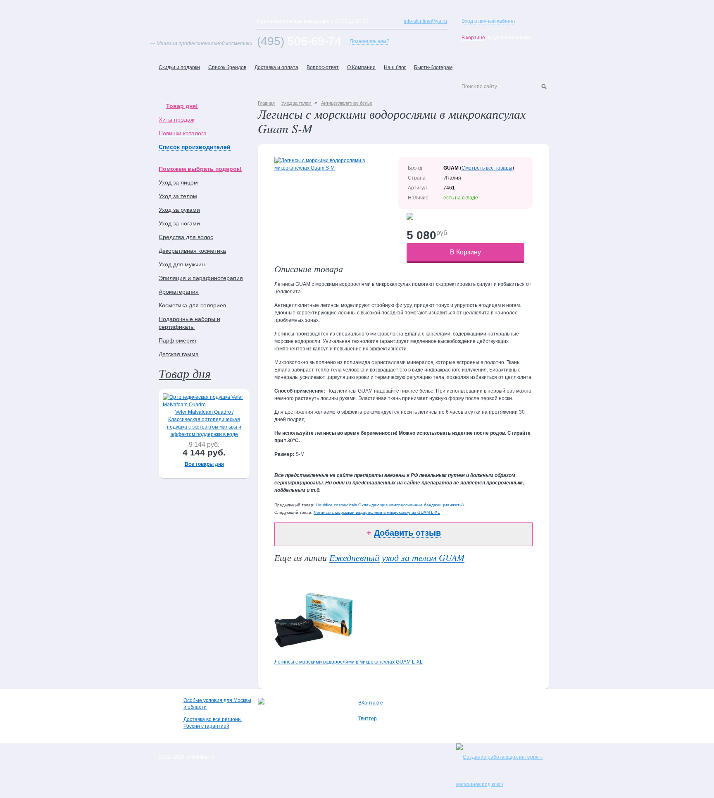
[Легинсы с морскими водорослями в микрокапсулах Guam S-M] (336, 168)
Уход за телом (178, 196)
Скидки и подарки (179, 67)
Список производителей (195, 147)
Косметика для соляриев (192, 305)
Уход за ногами (179, 223)
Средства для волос (186, 237)
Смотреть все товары (487, 168)
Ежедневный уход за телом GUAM (396, 557)
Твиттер (367, 718)
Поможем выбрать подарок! (200, 168)
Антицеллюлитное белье (346, 103)
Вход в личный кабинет (489, 21)
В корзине (473, 38)
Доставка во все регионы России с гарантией (212, 723)
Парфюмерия (177, 340)
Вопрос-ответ (323, 67)
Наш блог (395, 67)
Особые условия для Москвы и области (217, 703)
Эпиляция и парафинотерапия (201, 278)
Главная (266, 103)
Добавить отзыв (407, 532)
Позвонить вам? (369, 41)
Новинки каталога (183, 133)
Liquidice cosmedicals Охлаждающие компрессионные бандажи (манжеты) (390, 505)
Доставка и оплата (276, 67)
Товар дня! (182, 106)
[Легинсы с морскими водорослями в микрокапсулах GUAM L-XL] (313, 654)
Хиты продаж (176, 119)
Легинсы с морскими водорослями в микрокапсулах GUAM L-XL (377, 512)
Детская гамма (179, 354)
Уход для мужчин (182, 264)
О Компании (361, 67)
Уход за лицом (178, 182)
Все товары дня (204, 464)
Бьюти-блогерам (433, 67)
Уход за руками (179, 209)
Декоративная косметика (192, 250)
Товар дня (185, 373)
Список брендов (227, 67)
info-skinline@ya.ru (425, 21)
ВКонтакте (370, 703)
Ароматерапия (179, 291)
